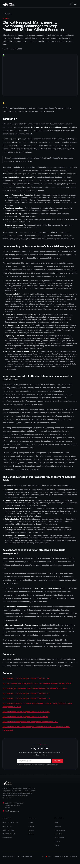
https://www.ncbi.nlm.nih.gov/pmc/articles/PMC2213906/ (25, 711)
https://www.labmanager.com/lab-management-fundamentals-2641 (30, 721)
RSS (43, 856)
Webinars (58, 826)
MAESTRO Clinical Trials (10, 823)
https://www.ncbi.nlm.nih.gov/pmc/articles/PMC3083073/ (26, 693)
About (31, 823)
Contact (31, 834)
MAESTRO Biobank (8, 834)
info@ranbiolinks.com (12, 811)
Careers (31, 830)
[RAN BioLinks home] (8, 4)
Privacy (57, 841)
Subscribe (57, 761)
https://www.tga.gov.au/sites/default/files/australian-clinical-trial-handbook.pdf (34, 688)
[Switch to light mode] (71, 4)
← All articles (6, 14)
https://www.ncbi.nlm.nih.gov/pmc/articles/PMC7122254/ (26, 678)
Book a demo (59, 838)
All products (59, 834)
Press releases (60, 830)
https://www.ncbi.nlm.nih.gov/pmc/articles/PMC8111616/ (25, 716)
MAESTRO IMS (7, 826)
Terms (57, 845)
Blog (56, 823)
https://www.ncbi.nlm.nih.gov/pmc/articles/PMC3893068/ (26, 698)
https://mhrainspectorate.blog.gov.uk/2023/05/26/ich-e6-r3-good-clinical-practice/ (37, 683)
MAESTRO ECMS (8, 830)
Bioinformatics (7, 838)
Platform (31, 826)
